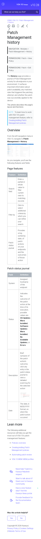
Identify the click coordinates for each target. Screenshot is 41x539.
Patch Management (26, 20)
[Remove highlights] (23, 25)
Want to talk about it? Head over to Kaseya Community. (24, 481)
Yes (11, 518)
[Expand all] (18, 25)
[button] (37, 12)
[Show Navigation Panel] (3, 4)
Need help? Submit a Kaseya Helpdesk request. (24, 471)
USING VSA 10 (12, 20)
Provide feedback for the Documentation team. (24, 500)
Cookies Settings (26, 528)
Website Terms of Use (17, 531)
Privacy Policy (13, 528)
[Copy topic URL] (9, 25)
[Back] (28, 25)
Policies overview (19, 443)
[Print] (14, 25)
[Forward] (9, 28)
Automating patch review (22, 455)
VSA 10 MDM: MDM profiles (23, 459)
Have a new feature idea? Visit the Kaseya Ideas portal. (24, 490)
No (21, 518)
